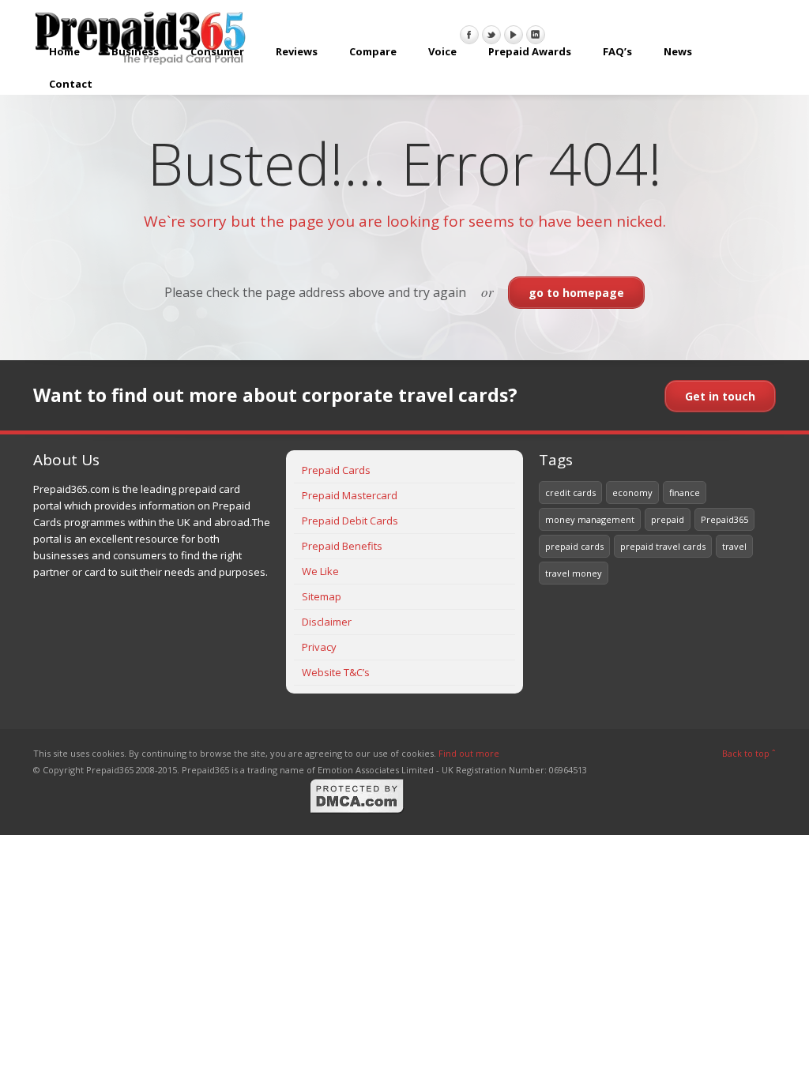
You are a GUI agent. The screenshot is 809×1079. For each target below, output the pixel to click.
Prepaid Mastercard (349, 495)
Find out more (468, 753)
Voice (442, 51)
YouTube (513, 34)
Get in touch (720, 396)
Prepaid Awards (529, 51)
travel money (573, 573)
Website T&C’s (336, 672)
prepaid (667, 519)
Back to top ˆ (749, 753)
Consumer (217, 51)
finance (684, 492)
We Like (320, 571)
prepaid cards (574, 546)
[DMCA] (357, 811)
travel (734, 546)
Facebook (469, 34)
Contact (70, 84)
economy (632, 492)
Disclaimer (327, 622)
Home (64, 51)
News (678, 51)
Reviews (297, 51)
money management (589, 519)
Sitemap (321, 596)
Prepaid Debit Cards (350, 520)
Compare (373, 51)
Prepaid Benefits (342, 546)
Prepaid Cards (336, 470)
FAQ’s (617, 51)
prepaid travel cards (663, 546)
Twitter (491, 34)
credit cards (570, 492)
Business (135, 51)
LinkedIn (535, 34)
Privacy (319, 647)
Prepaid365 (724, 519)
